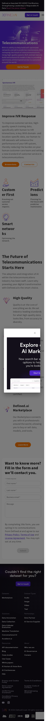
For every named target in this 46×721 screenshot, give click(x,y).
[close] (34, 333)
